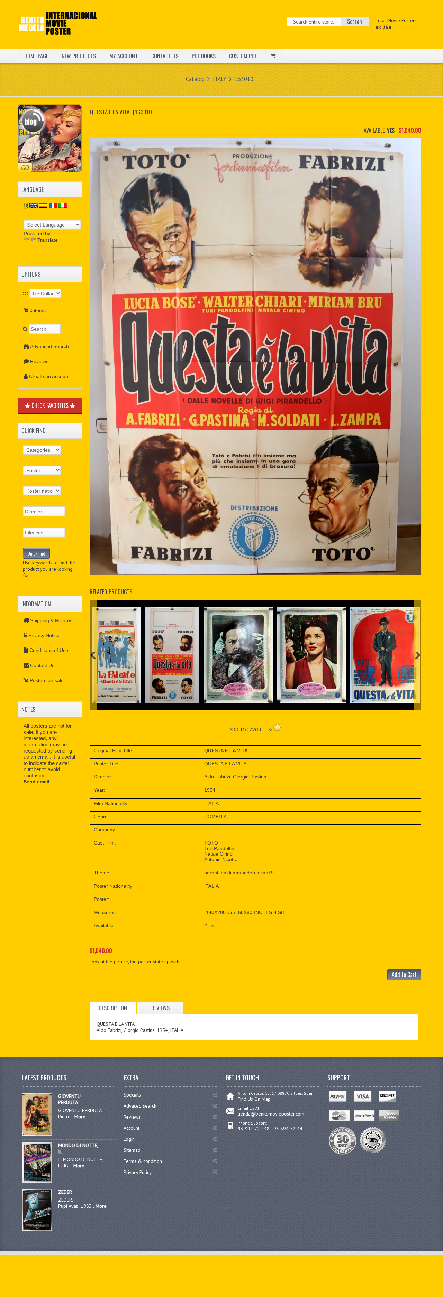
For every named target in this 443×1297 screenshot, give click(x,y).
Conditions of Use (48, 650)
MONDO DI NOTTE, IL (78, 1148)
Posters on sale (47, 680)
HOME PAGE (36, 56)
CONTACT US (164, 56)
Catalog (195, 78)
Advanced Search (49, 346)
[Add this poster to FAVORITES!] (277, 727)
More (79, 1116)
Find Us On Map (254, 1099)
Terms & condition (143, 1161)
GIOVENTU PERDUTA (69, 1099)
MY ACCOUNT (123, 56)
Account (131, 1128)
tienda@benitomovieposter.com (271, 1114)
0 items (38, 310)
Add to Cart (404, 974)
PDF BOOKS (204, 56)
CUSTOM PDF (243, 56)
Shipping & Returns (51, 620)
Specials (132, 1095)
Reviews (39, 361)
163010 (244, 78)
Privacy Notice (44, 635)
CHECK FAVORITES (50, 405)
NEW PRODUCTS (79, 56)
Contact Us (42, 665)
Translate (47, 240)
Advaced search (140, 1106)
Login (129, 1139)
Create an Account (49, 376)
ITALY (219, 78)
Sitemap (132, 1150)
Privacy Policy (138, 1172)
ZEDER (65, 1192)
